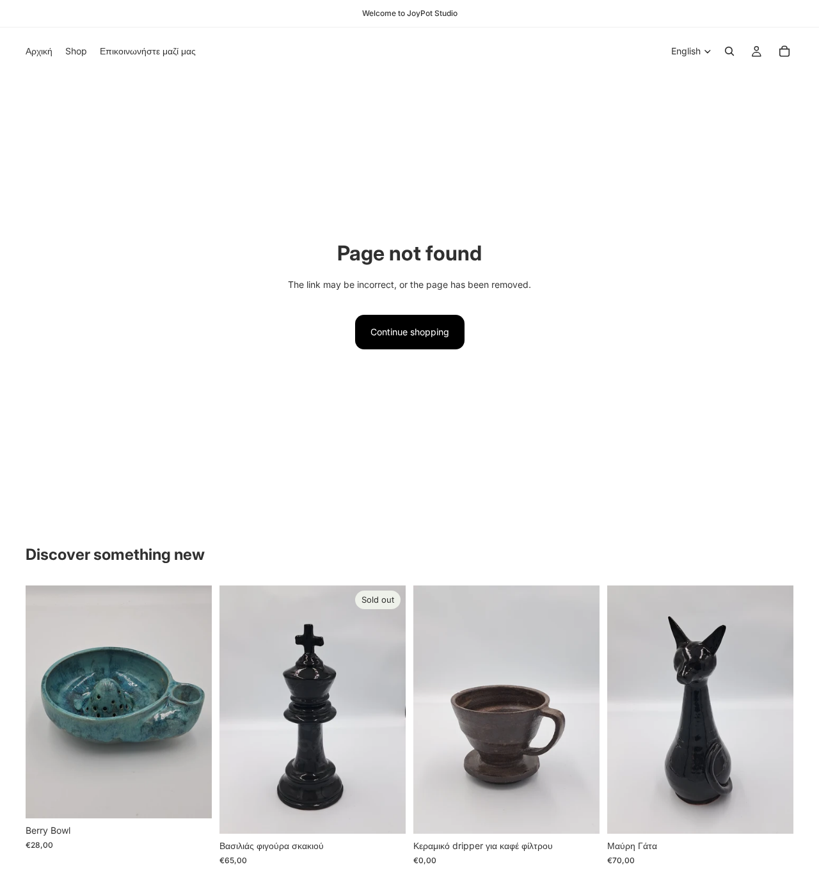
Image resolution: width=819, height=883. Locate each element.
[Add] (191, 798)
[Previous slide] (45, 702)
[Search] (729, 51)
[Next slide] (192, 702)
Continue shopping (409, 331)
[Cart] (784, 51)
